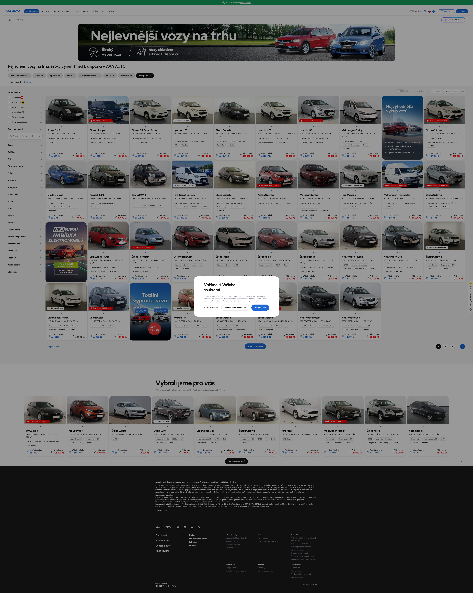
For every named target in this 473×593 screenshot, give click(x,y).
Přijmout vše (260, 307)
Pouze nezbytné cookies (235, 307)
